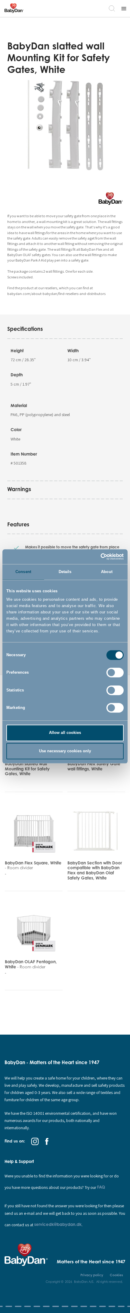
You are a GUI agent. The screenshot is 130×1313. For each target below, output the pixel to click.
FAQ (101, 1186)
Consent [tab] (23, 571)
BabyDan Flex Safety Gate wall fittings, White (93, 766)
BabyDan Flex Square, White (33, 865)
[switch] (115, 673)
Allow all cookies (65, 733)
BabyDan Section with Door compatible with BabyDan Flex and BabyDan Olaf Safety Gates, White (94, 870)
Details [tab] (65, 571)
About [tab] (106, 571)
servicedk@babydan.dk (58, 1224)
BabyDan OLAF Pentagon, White (31, 964)
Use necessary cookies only (65, 751)
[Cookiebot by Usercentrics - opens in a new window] (97, 556)
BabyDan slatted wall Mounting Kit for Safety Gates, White (27, 768)
